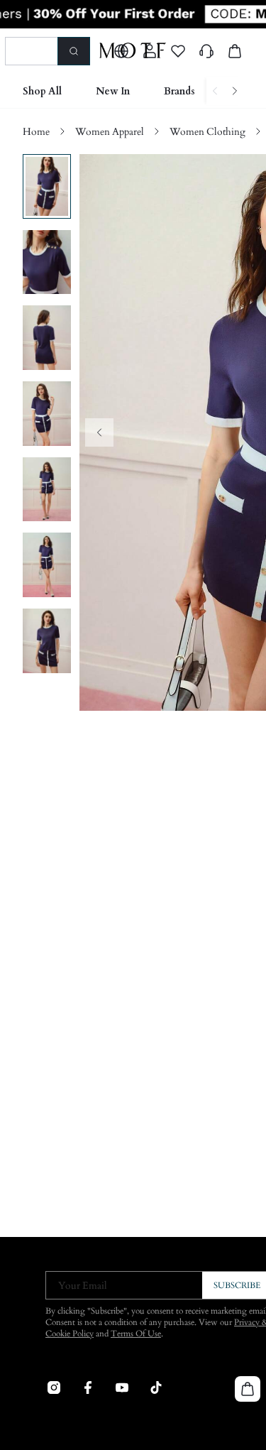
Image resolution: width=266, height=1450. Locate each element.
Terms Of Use (136, 1334)
